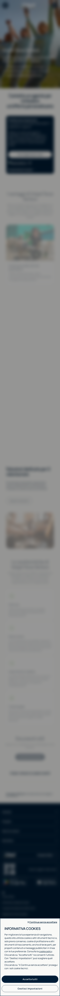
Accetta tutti (30, 979)
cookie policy (45, 951)
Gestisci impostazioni (30, 988)
